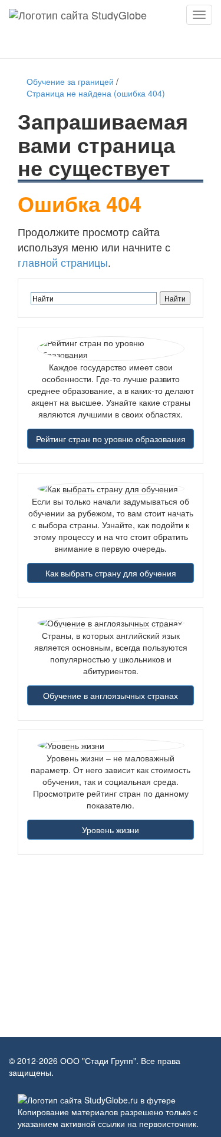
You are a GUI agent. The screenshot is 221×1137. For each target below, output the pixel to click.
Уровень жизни (110, 830)
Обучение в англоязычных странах (110, 695)
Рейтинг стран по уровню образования (111, 439)
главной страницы (63, 262)
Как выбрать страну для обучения (110, 573)
